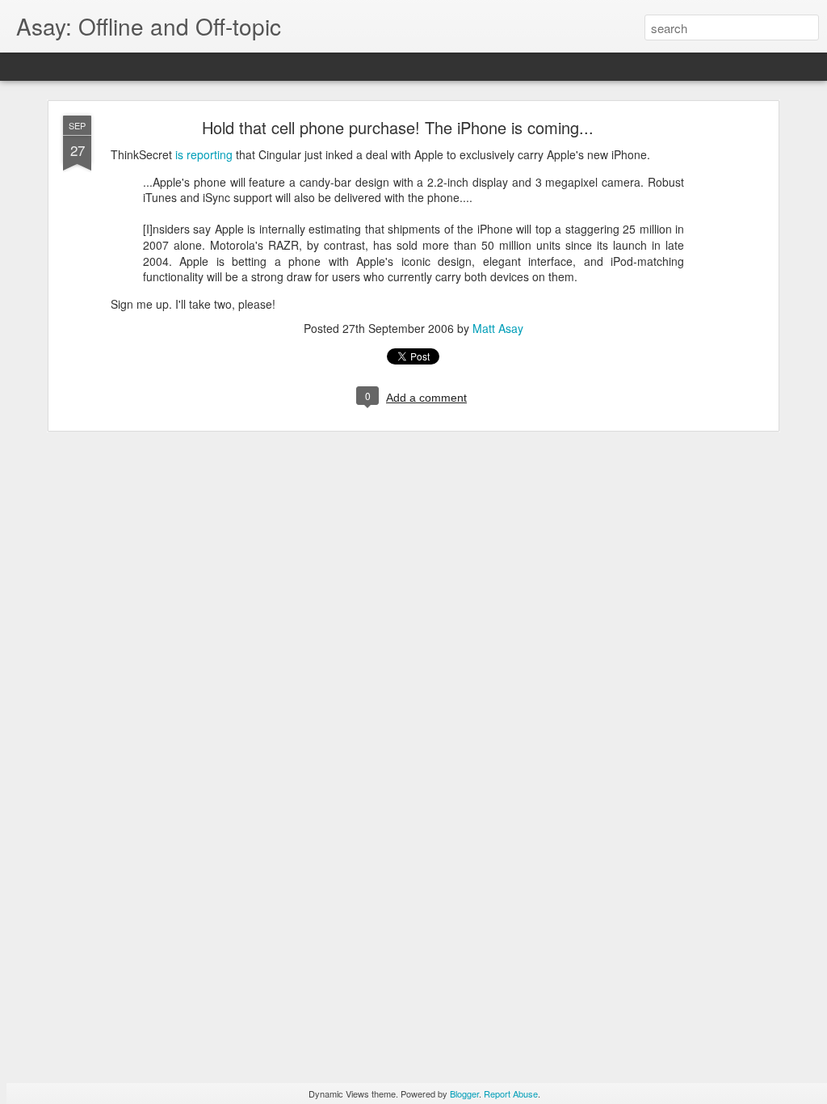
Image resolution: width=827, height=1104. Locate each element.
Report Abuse (511, 1093)
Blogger (464, 1093)
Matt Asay (497, 328)
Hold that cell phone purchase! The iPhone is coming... (398, 127)
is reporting (204, 154)
